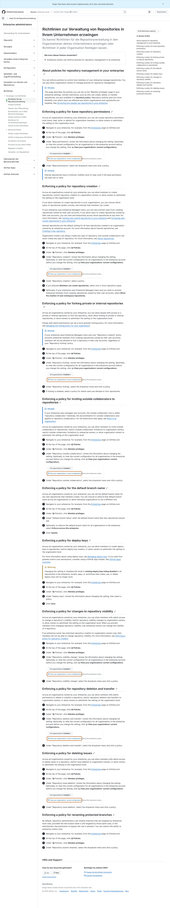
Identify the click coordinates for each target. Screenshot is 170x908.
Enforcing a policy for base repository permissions (76, 111)
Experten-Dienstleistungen (114, 891)
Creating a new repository (53, 231)
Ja (48, 873)
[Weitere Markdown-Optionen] (159, 31)
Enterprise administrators (17, 24)
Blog (127, 891)
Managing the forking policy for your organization (68, 326)
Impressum (63, 891)
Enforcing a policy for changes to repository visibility (77, 611)
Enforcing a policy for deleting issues (67, 753)
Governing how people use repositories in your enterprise (82, 103)
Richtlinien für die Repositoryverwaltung (21, 18)
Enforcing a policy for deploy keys (65, 540)
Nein (57, 873)
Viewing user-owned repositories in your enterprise (84, 218)
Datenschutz (83, 891)
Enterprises (96, 128)
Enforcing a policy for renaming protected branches (77, 814)
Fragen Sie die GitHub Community (99, 872)
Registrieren (161, 12)
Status (92, 891)
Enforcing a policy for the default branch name (73, 488)
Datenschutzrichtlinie (49, 877)
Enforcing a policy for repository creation (69, 186)
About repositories (106, 238)
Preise (99, 891)
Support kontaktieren (94, 875)
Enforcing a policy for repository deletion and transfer (78, 688)
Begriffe (74, 891)
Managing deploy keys (97, 556)
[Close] (163, 3)
